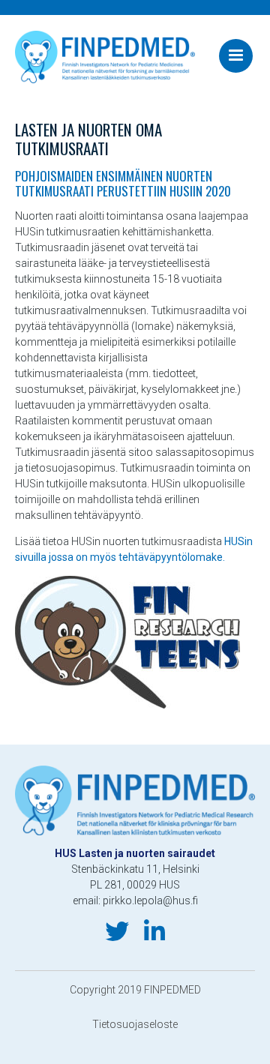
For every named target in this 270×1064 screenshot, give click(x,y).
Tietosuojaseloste (135, 1024)
